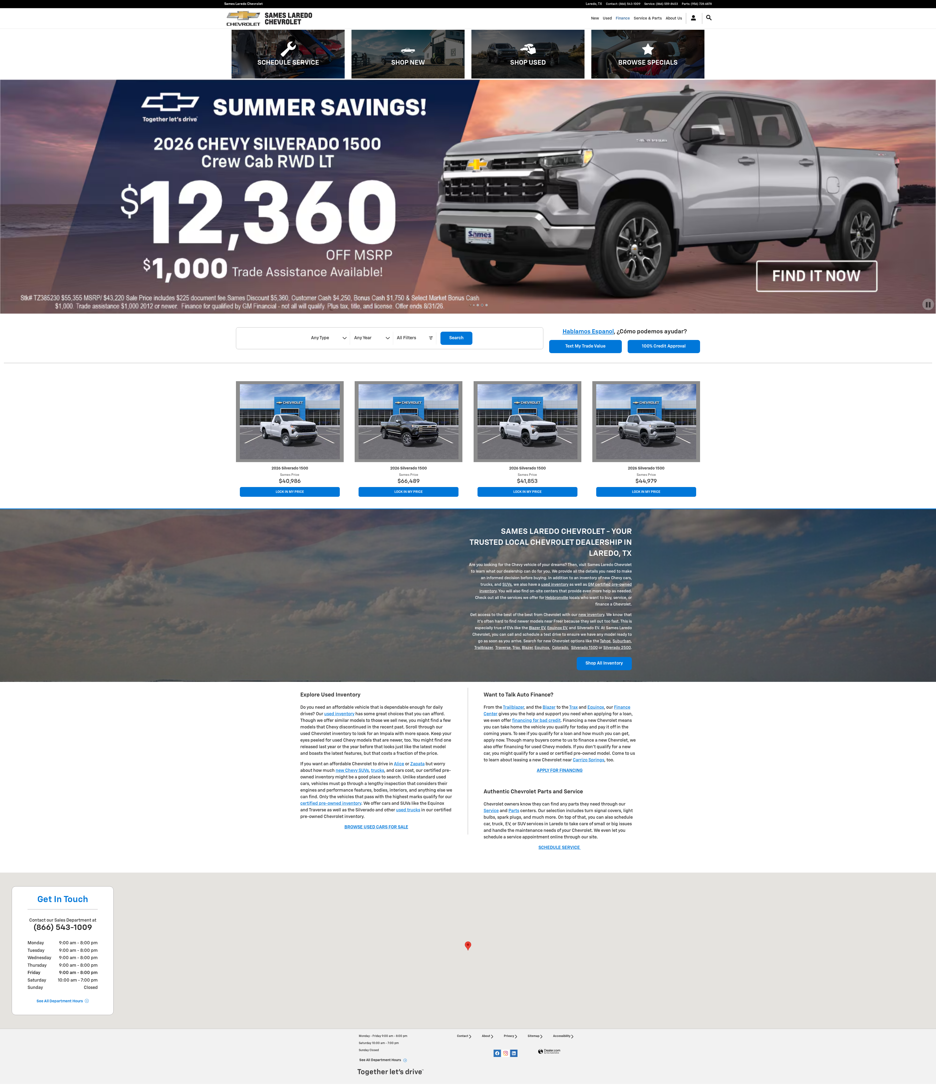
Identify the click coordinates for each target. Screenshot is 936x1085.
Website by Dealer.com (549, 1051)
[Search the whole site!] (709, 18)
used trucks (408, 810)
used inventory (554, 585)
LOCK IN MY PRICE (306, 492)
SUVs (507, 585)
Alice (399, 764)
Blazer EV (537, 628)
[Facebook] (497, 1053)
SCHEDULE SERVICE (559, 848)
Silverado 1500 (584, 648)
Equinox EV (557, 628)
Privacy (509, 1036)
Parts (513, 811)
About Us (674, 18)
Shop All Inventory (604, 663)
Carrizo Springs (588, 760)
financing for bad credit (536, 720)
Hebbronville (556, 598)
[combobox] (328, 338)
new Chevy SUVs (352, 770)
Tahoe (605, 641)
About (486, 1036)
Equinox (542, 648)
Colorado (560, 648)
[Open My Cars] (692, 18)
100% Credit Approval (664, 346)
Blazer (527, 648)
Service (491, 811)
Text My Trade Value (585, 346)
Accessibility (561, 1036)
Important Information (77, 308)
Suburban (622, 641)
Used (607, 18)
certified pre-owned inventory (330, 803)
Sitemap (533, 1036)
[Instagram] (505, 1053)
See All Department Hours (60, 1001)
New (595, 18)
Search (456, 338)
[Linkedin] (513, 1053)
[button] (288, 54)
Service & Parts (648, 18)
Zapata (417, 764)
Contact (462, 1036)
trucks (377, 770)
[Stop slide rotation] (928, 305)
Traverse (503, 648)
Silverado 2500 (617, 648)
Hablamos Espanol (588, 332)
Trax (516, 648)
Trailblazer (483, 648)
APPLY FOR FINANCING (560, 770)
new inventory (591, 615)
